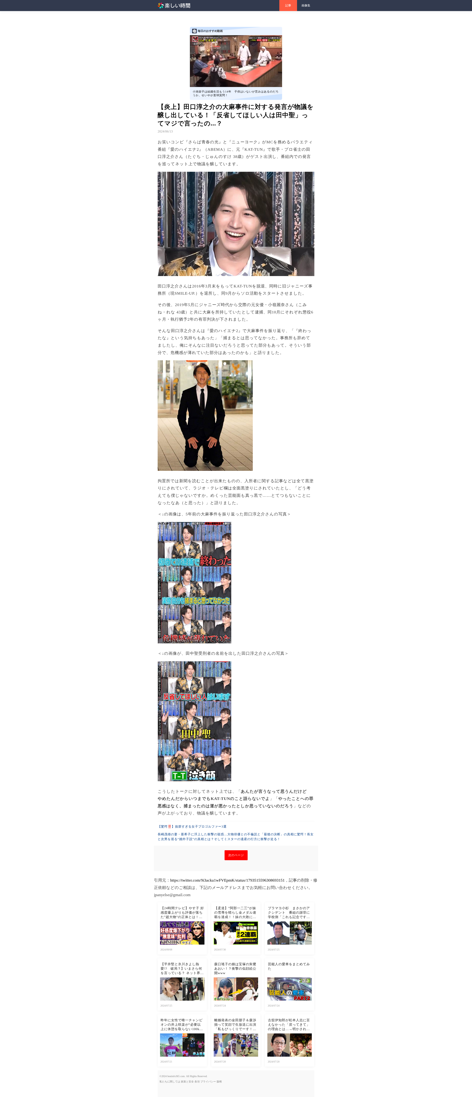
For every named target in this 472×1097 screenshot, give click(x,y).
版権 (219, 1081)
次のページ (236, 855)
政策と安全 (187, 1081)
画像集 (305, 5)
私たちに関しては (169, 1081)
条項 (197, 1081)
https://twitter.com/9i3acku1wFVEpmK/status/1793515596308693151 (227, 880)
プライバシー (208, 1081)
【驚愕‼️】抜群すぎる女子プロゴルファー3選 (192, 826)
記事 (288, 5)
